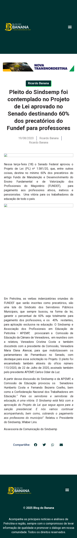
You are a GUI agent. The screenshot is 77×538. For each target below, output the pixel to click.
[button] (70, 27)
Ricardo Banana (38, 142)
